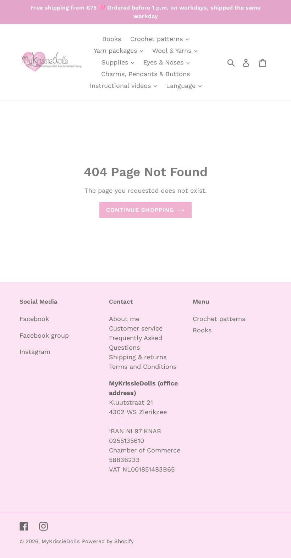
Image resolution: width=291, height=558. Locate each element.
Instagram (35, 351)
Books (202, 330)
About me (124, 318)
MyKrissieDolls (61, 541)
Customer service (136, 328)
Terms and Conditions (142, 366)
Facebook (34, 318)
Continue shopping (140, 210)
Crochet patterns (219, 318)
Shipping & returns (137, 357)
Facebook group (44, 335)
